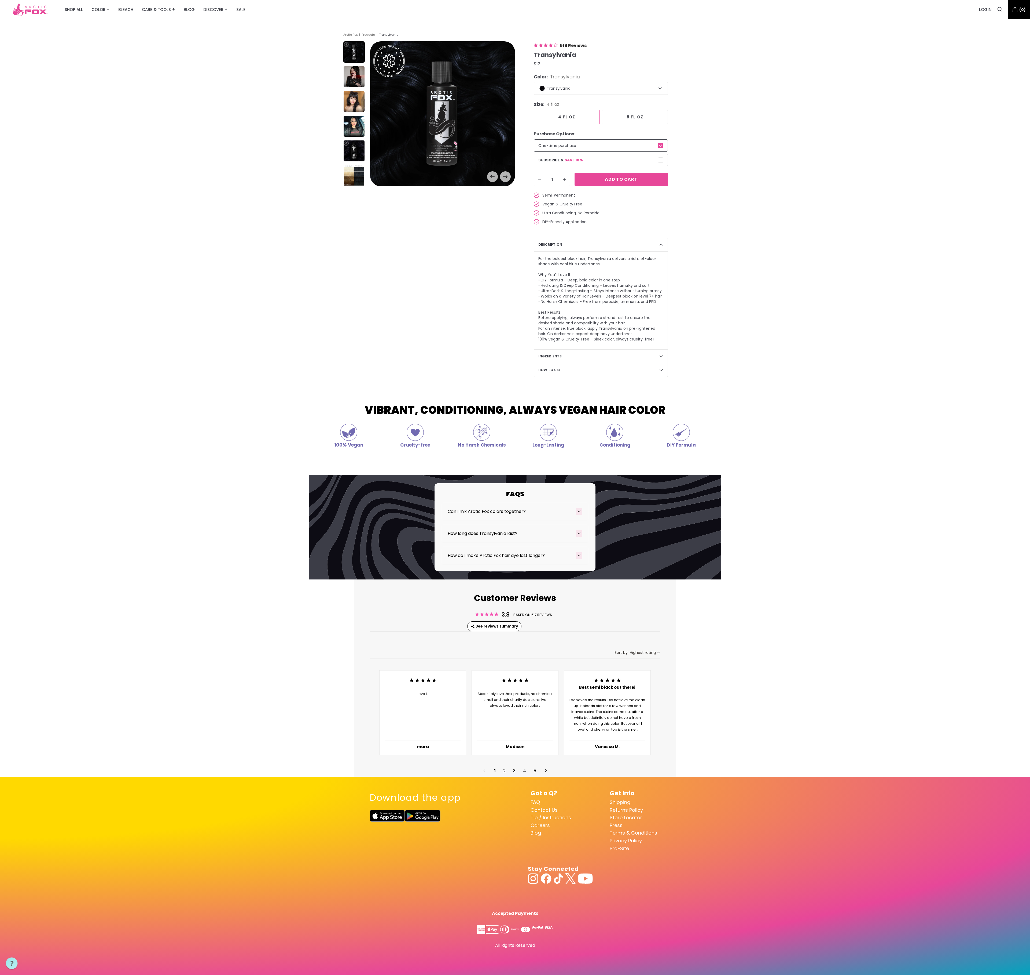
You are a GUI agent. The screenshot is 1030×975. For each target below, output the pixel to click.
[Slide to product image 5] (354, 151)
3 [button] (514, 771)
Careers (540, 825)
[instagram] (533, 878)
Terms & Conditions (633, 832)
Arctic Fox (350, 34)
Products (368, 34)
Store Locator (626, 817)
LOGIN (985, 9)
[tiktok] (558, 878)
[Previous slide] (492, 176)
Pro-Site (619, 848)
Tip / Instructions (551, 817)
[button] (484, 771)
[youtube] (585, 878)
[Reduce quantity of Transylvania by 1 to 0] (539, 179)
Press (616, 825)
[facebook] (546, 878)
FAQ (535, 802)
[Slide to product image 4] (354, 126)
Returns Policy (626, 810)
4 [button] (524, 771)
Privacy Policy (626, 840)
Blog (536, 832)
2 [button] (504, 771)
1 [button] (495, 771)
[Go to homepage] (30, 9)
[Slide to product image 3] (354, 101)
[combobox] (637, 652)
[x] (570, 878)
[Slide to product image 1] (354, 52)
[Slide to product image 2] (354, 77)
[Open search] (999, 9)
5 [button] (535, 771)
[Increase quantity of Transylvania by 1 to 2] (564, 179)
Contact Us (544, 810)
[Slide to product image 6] (354, 175)
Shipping (620, 802)
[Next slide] (505, 176)
